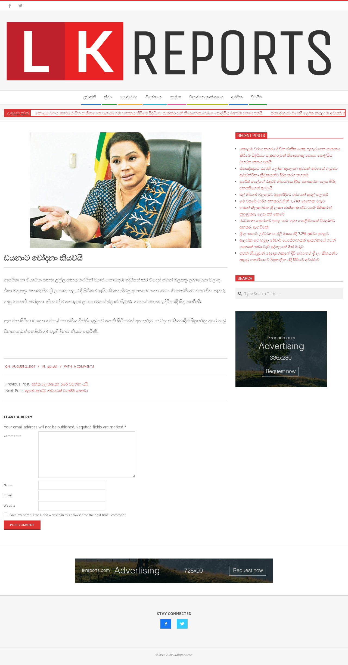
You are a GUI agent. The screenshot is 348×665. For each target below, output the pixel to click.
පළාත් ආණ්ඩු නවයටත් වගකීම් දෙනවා (56, 390)
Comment (12, 436)
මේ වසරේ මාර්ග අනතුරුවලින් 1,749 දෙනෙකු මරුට (282, 200)
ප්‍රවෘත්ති (52, 366)
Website (9, 505)
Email (8, 495)
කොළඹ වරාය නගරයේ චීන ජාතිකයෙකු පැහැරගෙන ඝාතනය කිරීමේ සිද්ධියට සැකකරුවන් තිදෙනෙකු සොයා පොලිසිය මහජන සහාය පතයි (148, 113)
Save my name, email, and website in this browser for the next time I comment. (68, 515)
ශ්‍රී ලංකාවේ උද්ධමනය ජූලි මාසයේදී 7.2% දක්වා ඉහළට (284, 233)
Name (8, 485)
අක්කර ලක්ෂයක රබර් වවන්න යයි (60, 384)
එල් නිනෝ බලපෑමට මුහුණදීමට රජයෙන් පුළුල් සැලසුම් (284, 194)
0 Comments (84, 366)
